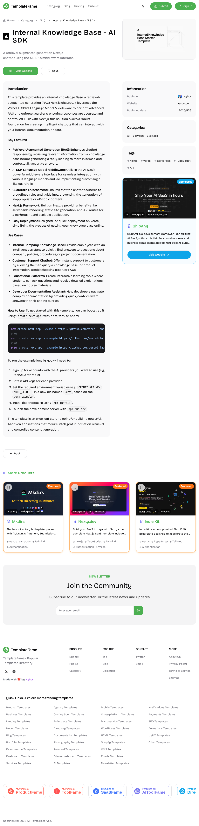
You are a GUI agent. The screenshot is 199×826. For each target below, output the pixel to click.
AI (40, 20)
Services (138, 135)
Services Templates (18, 763)
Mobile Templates (112, 707)
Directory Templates (67, 728)
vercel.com (184, 103)
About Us (175, 657)
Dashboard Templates (20, 756)
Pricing (79, 6)
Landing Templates (18, 721)
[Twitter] (6, 671)
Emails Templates (112, 756)
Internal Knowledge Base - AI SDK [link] (73, 20)
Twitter (140, 657)
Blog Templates (16, 735)
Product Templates (18, 707)
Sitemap (174, 677)
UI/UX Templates (159, 735)
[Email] (14, 671)
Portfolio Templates (18, 742)
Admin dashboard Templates (72, 756)
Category (53, 6)
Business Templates (18, 714)
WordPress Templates (115, 728)
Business (152, 135)
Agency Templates (65, 707)
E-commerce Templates (21, 749)
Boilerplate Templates (67, 721)
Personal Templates (66, 749)
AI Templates (62, 763)
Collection (109, 670)
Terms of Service (179, 670)
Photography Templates (69, 742)
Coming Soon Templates (69, 714)
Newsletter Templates (115, 763)
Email (139, 663)
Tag (105, 657)
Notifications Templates (163, 707)
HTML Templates (111, 735)
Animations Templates (162, 728)
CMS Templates (111, 749)
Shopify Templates (113, 742)
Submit (93, 6)
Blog (67, 6)
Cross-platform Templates (117, 714)
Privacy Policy (178, 663)
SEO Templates (158, 721)
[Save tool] (8, 487)
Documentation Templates (70, 735)
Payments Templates (161, 714)
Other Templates (159, 742)
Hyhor (187, 96)
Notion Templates (17, 728)
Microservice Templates (116, 721)
